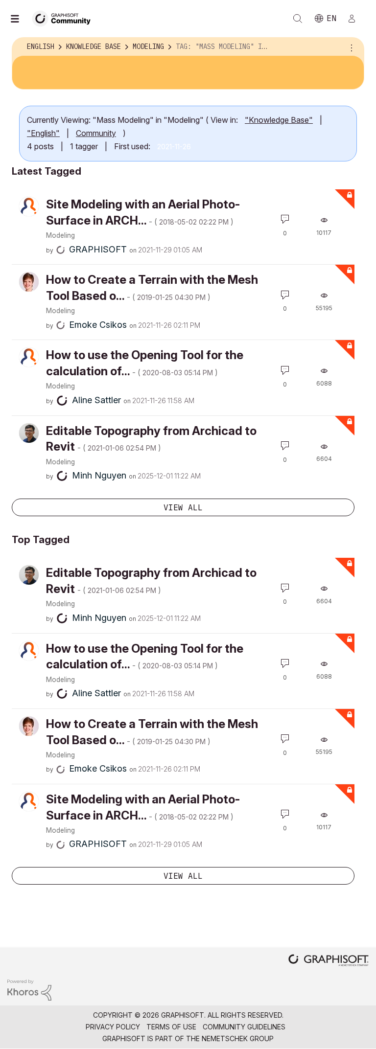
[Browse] (19, 18)
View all (183, 507)
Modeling (60, 235)
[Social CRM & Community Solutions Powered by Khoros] (29, 989)
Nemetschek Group (238, 1038)
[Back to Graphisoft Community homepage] (64, 18)
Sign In (356, 18)
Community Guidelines (244, 1027)
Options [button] (350, 47)
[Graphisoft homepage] (328, 961)
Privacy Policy (113, 1027)
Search (297, 18)
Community (96, 133)
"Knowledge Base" (279, 120)
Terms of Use (171, 1027)
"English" (43, 133)
